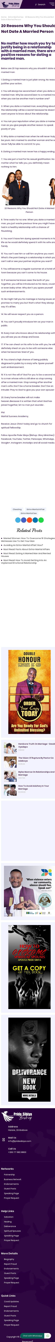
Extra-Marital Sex (15, 17)
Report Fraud (10, 1264)
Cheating (17, 509)
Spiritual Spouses (12, 1231)
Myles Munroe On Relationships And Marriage (36, 773)
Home (3, 17)
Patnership (9, 1174)
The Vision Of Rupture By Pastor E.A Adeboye (36, 759)
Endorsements (11, 1184)
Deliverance (10, 1226)
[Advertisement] (27, 473)
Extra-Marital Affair (36, 509)
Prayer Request (11, 1198)
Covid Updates (11, 1301)
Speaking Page (11, 1193)
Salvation (8, 1217)
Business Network (12, 1179)
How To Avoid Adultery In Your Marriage (33, 787)
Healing (8, 1221)
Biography (9, 1259)
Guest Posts (10, 1188)
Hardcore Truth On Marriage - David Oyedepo (36, 745)
